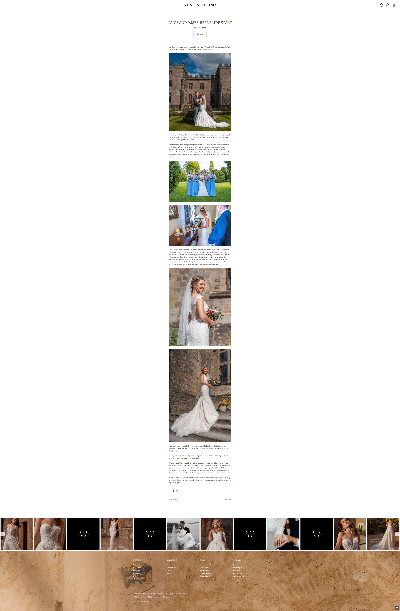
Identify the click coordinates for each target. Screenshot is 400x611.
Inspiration (136, 565)
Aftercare (136, 579)
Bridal (168, 565)
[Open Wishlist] (397, 608)
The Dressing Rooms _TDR (177, 252)
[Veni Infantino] (200, 5)
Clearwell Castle (207, 49)
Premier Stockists (205, 565)
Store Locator (204, 568)
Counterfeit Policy (239, 576)
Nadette (179, 264)
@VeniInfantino (141, 597)
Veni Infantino (147, 601)
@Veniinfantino (171, 597)
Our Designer (137, 573)
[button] (17, 534)
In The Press (137, 568)
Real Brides (137, 570)
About (169, 573)
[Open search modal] (388, 5)
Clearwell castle (214, 152)
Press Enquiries (238, 568)
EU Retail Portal (205, 576)
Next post (228, 499)
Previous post (173, 499)
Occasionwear (171, 568)
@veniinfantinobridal (142, 594)
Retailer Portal (204, 570)
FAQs (135, 576)
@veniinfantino (156, 597)
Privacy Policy (237, 570)
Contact (235, 565)
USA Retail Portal (205, 573)
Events (169, 570)
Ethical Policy (237, 573)
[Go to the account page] (394, 5)
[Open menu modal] (6, 5)
